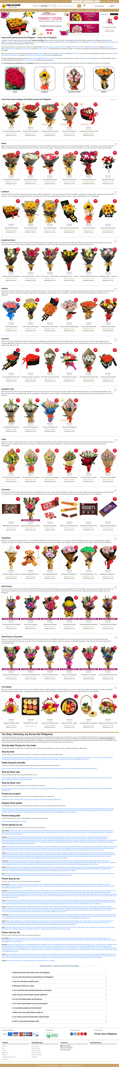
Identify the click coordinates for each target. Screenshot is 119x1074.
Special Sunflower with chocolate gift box (69, 228)
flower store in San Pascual (15, 949)
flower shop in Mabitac (64, 908)
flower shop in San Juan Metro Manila (96, 886)
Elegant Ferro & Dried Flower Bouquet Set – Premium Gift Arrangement (30, 526)
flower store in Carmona (50, 954)
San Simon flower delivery (25, 864)
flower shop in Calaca (92, 891)
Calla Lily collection (29, 60)
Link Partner (5, 1059)
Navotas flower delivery (12, 832)
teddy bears (50, 53)
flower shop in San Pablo (79, 910)
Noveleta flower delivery (12, 850)
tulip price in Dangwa (39, 812)
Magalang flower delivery (41, 862)
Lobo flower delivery (81, 838)
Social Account (75, 1030)
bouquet (14, 768)
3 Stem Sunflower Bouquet (49, 228)
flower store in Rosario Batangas (49, 948)
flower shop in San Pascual (16, 895)
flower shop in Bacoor (37, 900)
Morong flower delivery (101, 873)
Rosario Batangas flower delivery (61, 840)
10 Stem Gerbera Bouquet (11, 326)
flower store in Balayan (40, 944)
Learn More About (37, 1042)
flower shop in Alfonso (11, 900)
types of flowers (22, 821)
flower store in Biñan (35, 960)
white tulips (100, 788)
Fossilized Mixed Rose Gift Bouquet (88, 624)
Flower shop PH (14, 759)
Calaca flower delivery (93, 837)
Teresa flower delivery (66, 875)
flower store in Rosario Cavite (26, 957)
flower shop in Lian (51, 892)
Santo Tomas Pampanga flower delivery (71, 864)
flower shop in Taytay (50, 929)
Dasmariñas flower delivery (78, 846)
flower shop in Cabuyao (47, 906)
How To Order (35, 1046)
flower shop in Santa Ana (31, 918)
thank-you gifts (108, 47)
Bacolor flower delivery (53, 861)
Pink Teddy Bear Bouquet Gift (50, 574)
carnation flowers (21, 778)
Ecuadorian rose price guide (14, 812)
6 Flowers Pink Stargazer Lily (69, 131)
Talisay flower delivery (90, 842)
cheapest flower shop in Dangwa (10, 809)
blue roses (17, 788)
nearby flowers (55, 759)
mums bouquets (92, 42)
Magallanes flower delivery (72, 848)
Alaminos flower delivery (12, 853)
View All (113, 99)
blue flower (11, 788)
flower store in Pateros (65, 940)
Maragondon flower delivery (86, 848)
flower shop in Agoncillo (13, 891)
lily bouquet (63, 768)
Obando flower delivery (42, 869)
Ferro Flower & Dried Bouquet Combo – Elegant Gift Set (31, 675)
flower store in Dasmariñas (78, 954)
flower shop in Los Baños (25, 908)
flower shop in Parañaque (28, 886)
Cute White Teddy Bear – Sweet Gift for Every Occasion (11, 574)
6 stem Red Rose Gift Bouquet (69, 179)
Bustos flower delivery (25, 867)
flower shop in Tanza (64, 903)
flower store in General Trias (22, 956)
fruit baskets (74, 53)
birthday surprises (49, 47)
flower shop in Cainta (62, 927)
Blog (3, 1048)
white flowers (86, 788)
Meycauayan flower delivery (13, 869)
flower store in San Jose (64, 948)
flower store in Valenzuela (15, 941)
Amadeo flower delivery (24, 846)
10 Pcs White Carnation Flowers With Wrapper (50, 377)
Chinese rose (35, 778)
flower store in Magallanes (73, 956)
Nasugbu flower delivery (30, 840)
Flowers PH (63, 759)
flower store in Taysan (103, 949)
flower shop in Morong (100, 927)
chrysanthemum (44, 778)
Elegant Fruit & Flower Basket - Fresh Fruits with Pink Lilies (108, 723)
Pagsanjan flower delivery (17, 856)
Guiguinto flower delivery (73, 867)
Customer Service (95, 1042)
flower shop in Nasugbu (17, 894)
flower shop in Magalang (33, 916)
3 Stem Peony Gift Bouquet (50, 624)
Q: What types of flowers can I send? (23, 986)
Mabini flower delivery (93, 838)
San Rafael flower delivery (46, 870)
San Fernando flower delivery (106, 862)
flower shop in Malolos (99, 921)
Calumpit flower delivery (38, 867)
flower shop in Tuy (13, 897)
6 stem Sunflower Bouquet (30, 228)
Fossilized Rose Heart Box (69, 624)
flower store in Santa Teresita (31, 949)
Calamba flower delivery (61, 853)
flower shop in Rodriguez (11, 929)
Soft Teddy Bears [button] (51, 10)
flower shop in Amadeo (24, 900)
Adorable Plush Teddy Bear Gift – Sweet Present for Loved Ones (69, 574)
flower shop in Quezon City (78, 886)
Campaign (34, 1057)
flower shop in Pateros (65, 886)
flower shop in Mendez (101, 902)
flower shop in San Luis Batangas (99, 894)
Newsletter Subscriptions (9, 1057)
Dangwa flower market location (18, 810)
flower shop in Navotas (14, 886)
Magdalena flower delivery (77, 854)
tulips (20, 779)
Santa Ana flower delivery (40, 864)
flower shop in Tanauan (89, 895)
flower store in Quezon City (79, 940)
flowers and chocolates (11, 55)
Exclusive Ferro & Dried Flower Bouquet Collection (69, 675)
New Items (97, 1)
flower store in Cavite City (64, 954)
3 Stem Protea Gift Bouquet (30, 624)
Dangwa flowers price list (71, 810)
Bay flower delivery (25, 853)
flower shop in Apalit (28, 914)
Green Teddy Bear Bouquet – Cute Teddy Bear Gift (88, 574)
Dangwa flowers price (46, 810)
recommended (77, 1)
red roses (72, 788)
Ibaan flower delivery (24, 838)
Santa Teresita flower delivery (44, 842)
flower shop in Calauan (74, 906)
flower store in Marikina (96, 938)
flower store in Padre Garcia (31, 948)
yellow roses (7, 790)
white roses (93, 788)
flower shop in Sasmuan (83, 918)
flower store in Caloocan (15, 938)
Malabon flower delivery (55, 830)
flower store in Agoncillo (13, 944)
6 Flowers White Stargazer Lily (30, 427)
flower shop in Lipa (62, 892)
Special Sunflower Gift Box (11, 228)
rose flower (103, 778)
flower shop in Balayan (40, 891)
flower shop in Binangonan (49, 927)
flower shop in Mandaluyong (69, 884)
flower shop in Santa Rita (45, 918)
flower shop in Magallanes (73, 902)
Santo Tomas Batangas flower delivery (62, 842)
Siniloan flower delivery (46, 858)
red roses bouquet (71, 768)
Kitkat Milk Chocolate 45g (50, 526)
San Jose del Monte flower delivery (15, 870)
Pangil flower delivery (41, 856)
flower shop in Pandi (54, 922)
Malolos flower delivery (100, 867)
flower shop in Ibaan (16, 892)
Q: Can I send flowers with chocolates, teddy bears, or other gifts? (32, 990)
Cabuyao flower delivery (48, 853)
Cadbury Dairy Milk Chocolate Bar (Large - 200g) (108, 526)
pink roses (39, 788)
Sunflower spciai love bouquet (108, 228)
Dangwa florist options (63, 809)
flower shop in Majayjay (91, 908)
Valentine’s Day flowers (77, 47)
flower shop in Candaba (65, 914)
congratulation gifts (9, 48)
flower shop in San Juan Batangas (80, 894)
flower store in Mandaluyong (70, 938)
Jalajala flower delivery (88, 873)
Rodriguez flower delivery (13, 875)
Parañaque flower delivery (26, 832)
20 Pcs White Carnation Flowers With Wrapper (89, 377)
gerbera (63, 778)
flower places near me (80, 757)
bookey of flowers (6, 768)
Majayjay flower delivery (91, 854)
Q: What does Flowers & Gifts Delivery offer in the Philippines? (31, 973)
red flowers (67, 788)
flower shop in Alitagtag (27, 891)
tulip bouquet (93, 768)
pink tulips (45, 788)
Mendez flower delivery (101, 848)
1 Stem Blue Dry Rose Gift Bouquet (108, 624)
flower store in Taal (66, 949)
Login (103, 1)
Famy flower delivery (99, 853)
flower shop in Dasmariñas (78, 900)
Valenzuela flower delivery (15, 834)
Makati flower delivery (42, 830)
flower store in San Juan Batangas (80, 948)
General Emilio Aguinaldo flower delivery (97, 846)
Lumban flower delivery (50, 854)
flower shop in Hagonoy (86, 921)
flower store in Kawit (60, 956)
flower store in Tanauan (90, 949)
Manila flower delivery (84, 830)
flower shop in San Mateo (26, 929)
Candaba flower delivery (66, 861)
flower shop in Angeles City (15, 914)
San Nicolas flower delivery (13, 842)
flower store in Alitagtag (27, 944)
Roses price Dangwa (27, 812)
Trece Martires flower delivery (95, 850)
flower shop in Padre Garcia (31, 894)
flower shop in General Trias (22, 902)
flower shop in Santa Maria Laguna (14, 911)
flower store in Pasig (53, 940)
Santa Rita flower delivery (54, 864)
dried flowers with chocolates (48, 58)
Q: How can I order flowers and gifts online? (25, 981)
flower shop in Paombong (67, 922)
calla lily (13, 778)
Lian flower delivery (59, 838)
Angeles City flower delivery (15, 861)
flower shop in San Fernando (97, 916)
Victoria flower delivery (61, 858)
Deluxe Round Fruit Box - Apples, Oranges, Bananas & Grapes (69, 723)
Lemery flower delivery (48, 838)
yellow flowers (108, 788)
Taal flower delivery (79, 842)
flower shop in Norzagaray (28, 922)
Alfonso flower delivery (11, 846)
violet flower (79, 788)
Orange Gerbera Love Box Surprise (49, 326)
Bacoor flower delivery (37, 846)
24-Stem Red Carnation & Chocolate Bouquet (11, 132)
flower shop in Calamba (61, 906)
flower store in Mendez (102, 956)
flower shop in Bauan (80, 891)
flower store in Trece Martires (94, 957)
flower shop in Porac (83, 916)
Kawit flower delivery (58, 848)
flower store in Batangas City (67, 944)
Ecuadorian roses (64, 42)
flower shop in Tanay (38, 929)
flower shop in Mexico (59, 916)
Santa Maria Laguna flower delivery (15, 858)
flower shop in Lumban (51, 908)
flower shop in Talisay (77, 895)
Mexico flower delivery (68, 862)
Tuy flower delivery (29, 843)
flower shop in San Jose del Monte (16, 924)
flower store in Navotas (14, 940)
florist (51, 757)
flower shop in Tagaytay (52, 903)
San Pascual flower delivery (28, 842)
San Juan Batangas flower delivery (93, 840)
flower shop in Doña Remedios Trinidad (55, 921)
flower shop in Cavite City (63, 900)
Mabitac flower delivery (63, 854)
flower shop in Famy (98, 906)
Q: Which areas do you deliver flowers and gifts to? (27, 1012)
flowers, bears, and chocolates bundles (34, 55)
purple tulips (60, 788)
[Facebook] (71, 1033)
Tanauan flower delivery (103, 842)
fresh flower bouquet (31, 768)
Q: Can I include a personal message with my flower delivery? (30, 1017)
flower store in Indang (48, 956)
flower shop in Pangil (40, 910)
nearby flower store (36, 759)
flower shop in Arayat (40, 914)
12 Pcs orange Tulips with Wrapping (50, 477)
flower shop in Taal (66, 895)
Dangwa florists (52, 809)
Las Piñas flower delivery (29, 830)
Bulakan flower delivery (12, 867)
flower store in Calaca (93, 944)
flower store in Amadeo (24, 954)
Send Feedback (66, 1046)
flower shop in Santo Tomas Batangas (50, 895)
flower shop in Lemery (40, 892)
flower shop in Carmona (49, 900)
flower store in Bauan (81, 944)
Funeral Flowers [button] (90, 10)
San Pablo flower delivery (80, 856)
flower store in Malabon (55, 938)
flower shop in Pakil (29, 910)
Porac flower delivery (92, 862)
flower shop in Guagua (94, 914)
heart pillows (61, 53)
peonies (88, 778)
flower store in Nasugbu (17, 948)
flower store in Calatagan (106, 944)
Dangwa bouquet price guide (40, 809)
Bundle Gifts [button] (70, 10)
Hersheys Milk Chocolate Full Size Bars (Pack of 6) (88, 526)
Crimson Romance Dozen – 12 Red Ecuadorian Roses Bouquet (30, 277)
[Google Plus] (85, 1033)
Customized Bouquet (99, 6)
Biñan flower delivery (36, 853)
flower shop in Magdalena (78, 908)
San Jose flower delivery (77, 840)
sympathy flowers (87, 58)
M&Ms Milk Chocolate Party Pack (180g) (11, 526)
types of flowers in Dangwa (68, 812)
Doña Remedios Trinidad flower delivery (55, 867)
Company (5, 1042)
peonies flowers (95, 778)
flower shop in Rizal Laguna (64, 910)
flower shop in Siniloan (45, 911)
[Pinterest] (81, 1033)
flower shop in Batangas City (66, 891)
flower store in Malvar (97, 946)
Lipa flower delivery (71, 838)
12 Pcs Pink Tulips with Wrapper (108, 477)
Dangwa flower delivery (90, 809)
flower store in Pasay (41, 940)
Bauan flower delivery (81, 837)
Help (116, 1)
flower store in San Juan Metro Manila (97, 940)
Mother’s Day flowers (7, 799)
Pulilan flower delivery (93, 869)
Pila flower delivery (52, 856)
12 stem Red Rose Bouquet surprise (11, 179)
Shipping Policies (35, 1050)
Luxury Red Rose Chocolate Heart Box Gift (88, 132)
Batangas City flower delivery (67, 837)
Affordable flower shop (8, 757)
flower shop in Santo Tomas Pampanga (63, 918)
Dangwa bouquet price (26, 809)
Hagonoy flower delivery (86, 867)
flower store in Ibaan (16, 946)
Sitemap (4, 1055)
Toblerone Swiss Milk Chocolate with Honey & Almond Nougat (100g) (69, 526)
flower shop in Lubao (106, 914)
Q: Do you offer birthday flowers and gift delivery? (27, 999)
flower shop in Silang (39, 903)
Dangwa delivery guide (103, 809)
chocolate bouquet (42, 768)
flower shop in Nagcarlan (105, 908)
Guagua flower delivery (95, 861)
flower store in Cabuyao (48, 960)
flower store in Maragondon (88, 956)
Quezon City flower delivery (77, 832)
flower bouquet (21, 768)
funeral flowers (44, 799)
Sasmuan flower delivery (91, 864)
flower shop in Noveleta (10, 903)
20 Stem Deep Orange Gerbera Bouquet (88, 327)
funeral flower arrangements (32, 799)
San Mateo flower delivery (27, 875)
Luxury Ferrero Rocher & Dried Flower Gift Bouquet (108, 675)
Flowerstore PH (70, 759)
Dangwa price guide (58, 810)
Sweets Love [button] (41, 10)
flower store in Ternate (77, 957)
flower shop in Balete (52, 891)
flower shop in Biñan (35, 906)
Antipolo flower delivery (23, 873)
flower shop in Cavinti (87, 906)
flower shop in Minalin (72, 916)
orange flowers (24, 788)
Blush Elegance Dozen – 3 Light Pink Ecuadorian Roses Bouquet (108, 277)
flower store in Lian (51, 946)
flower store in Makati (42, 938)
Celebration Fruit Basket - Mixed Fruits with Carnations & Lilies (11, 723)
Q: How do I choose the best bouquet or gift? (25, 1021)
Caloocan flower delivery (15, 830)
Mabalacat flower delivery (13, 862)
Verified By (49, 1030)
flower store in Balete (53, 944)
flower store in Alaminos (12, 960)
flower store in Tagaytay (52, 957)
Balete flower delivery (53, 837)
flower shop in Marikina (95, 884)
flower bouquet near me (67, 757)
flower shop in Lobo (73, 892)
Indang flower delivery (47, 848)
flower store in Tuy (13, 951)
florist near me (57, 757)
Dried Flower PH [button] (79, 10)
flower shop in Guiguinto (73, 921)
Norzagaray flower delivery (28, 869)
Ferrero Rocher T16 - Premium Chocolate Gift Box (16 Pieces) (88, 675)
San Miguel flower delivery (32, 870)
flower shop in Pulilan (93, 922)
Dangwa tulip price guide (52, 812)
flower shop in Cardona (75, 927)
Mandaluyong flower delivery (70, 830)
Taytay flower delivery (52, 875)
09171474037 (67, 1050)
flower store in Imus (36, 956)
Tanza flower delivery (66, 850)
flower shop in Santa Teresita (31, 895)
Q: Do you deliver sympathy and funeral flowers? (27, 1008)
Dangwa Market (82, 810)
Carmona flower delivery (50, 846)
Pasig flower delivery (51, 832)
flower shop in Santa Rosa (31, 911)
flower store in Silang (39, 957)
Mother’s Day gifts (93, 47)
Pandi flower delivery (54, 869)
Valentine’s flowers (18, 799)
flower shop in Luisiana (38, 908)
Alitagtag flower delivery (27, 837)
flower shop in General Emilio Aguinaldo (96, 900)
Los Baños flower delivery (24, 854)
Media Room (5, 1052)
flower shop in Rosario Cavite (26, 903)
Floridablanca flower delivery (80, 861)
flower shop (90, 757)
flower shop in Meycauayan (13, 922)
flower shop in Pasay (41, 886)
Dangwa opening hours (93, 810)
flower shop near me (99, 757)
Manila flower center (83, 759)
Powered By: (99, 1030)
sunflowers (21, 42)
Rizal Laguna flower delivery (65, 856)
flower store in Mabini (85, 946)
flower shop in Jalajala (88, 927)
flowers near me (46, 759)
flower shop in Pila (51, 910)
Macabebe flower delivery (27, 862)
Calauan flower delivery (74, 853)
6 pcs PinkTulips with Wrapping (69, 477)
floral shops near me (31, 757)
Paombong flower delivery (68, 869)
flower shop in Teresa (64, 929)
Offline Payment (35, 1048)
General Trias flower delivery (21, 848)
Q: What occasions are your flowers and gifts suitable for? (29, 995)
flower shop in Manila (83, 884)
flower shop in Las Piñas (29, 884)
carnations (38, 42)
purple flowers (52, 788)
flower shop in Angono (11, 927)
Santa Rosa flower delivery (33, 858)
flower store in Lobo (73, 946)
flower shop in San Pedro (93, 910)
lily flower (79, 778)
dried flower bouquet (53, 768)
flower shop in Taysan (102, 895)
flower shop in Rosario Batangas (48, 894)
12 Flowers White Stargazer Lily (11, 427)
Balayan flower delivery (40, 837)
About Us (4, 1046)
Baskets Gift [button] (61, 10)
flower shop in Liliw (12, 908)
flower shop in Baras (35, 927)
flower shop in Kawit (59, 902)
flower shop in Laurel (27, 892)
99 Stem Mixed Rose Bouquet (88, 179)
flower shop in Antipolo (23, 927)
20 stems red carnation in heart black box (30, 377)
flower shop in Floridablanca (80, 914)
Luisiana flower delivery (37, 854)
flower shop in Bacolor (52, 914)
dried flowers (33, 58)
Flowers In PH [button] (21, 10)
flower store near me (25, 759)
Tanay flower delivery (40, 875)
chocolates (40, 53)
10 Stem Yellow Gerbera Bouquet (30, 326)
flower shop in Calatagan (105, 891)
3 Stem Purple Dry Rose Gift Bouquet (11, 624)
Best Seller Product (88, 1)
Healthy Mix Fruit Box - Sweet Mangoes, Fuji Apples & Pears (30, 723)
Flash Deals (103, 14)
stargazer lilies (78, 42)
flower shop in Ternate (76, 903)
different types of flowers (8, 821)
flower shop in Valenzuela (15, 887)
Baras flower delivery (36, 873)
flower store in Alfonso (11, 954)
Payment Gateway (8, 1030)
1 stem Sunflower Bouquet (88, 228)
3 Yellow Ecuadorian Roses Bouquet (88, 276)
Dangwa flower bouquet (76, 809)
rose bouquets (9, 42)
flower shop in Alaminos (12, 906)
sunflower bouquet (81, 768)
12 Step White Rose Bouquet (31, 179)
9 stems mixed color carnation (69, 377)
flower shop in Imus (36, 902)
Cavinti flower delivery (87, 853)
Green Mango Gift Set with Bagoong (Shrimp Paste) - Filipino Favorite (88, 723)
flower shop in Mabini (84, 892)
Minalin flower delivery (80, 862)
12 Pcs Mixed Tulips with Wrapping (30, 477)
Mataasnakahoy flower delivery (14, 840)
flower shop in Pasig (52, 886)
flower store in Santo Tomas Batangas (50, 949)
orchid (84, 778)
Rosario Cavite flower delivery (27, 850)
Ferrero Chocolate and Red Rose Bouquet (30, 132)
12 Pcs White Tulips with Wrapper (88, 477)
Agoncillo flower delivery (13, 837)
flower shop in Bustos (25, 921)
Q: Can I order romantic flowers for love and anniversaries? (30, 1003)
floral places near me (20, 757)
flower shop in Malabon (54, 884)
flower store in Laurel (28, 946)
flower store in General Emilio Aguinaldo (97, 954)
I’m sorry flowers (42, 48)
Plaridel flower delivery (81, 869)
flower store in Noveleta (11, 957)
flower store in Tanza (65, 957)
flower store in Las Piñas (29, 938)
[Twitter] (75, 1033)
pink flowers (32, 788)
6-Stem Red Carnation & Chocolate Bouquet (49, 132)
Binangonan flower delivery (49, 873)
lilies (75, 778)
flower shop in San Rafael (47, 924)
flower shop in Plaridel (81, 922)
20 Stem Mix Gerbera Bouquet (108, 326)
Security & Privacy (36, 1052)
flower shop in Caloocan (15, 884)
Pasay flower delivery (39, 832)
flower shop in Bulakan (12, 921)
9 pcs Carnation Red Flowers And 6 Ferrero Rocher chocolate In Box (11, 377)
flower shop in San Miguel (33, 924)
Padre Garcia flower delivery (44, 840)
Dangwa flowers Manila (33, 810)
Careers (4, 1050)
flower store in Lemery (40, 946)
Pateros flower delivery (63, 832)
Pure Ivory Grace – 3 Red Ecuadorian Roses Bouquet (50, 277)
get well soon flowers (25, 48)
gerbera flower (70, 778)
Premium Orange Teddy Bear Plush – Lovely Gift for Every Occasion (30, 574)
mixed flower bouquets (109, 42)
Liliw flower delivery (11, 854)
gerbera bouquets (49, 42)
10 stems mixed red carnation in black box (108, 377)
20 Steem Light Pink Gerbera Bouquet (69, 326)
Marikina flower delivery (96, 830)
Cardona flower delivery (75, 873)
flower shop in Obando (42, 922)
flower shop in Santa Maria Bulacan (66, 924)
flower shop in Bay (25, 906)
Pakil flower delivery (29, 856)
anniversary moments (60, 47)
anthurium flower (6, 778)
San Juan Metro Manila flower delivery (95, 832)
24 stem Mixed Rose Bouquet (50, 179)
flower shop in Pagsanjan (16, 910)
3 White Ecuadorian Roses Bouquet (11, 276)
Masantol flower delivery (55, 862)
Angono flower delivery (11, 873)
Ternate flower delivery (79, 850)
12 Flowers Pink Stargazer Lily (50, 427)
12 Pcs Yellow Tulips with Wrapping (11, 477)
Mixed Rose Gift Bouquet (108, 179)
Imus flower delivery (34, 848)
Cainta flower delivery (63, 873)
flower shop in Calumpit (38, 921)
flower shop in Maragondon (87, 902)
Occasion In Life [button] (31, 10)
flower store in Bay (25, 960)
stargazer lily (8, 779)
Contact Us (64, 1042)
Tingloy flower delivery (16, 843)
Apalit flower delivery (28, 861)
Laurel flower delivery (36, 838)
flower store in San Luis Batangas (100, 948)
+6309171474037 (68, 1048)
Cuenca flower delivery (12, 838)
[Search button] (79, 5)
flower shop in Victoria (60, 911)
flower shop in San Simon (17, 918)
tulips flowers (28, 779)
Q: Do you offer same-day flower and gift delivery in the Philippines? (32, 977)
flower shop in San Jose (64, 894)
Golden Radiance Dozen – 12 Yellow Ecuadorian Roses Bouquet (69, 277)
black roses (5, 788)
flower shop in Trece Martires (93, 903)
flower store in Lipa (62, 946)
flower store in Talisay (77, 949)
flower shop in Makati (42, 884)
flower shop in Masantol (46, 916)
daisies (51, 778)
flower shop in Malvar (96, 892)
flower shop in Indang (48, 902)
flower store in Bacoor (37, 954)
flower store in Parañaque (28, 940)
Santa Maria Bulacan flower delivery (66, 870)
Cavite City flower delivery (64, 846)
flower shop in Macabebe (19, 916)
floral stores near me (43, 757)
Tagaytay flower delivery (54, 850)
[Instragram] (78, 1033)
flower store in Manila (84, 938)
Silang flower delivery (41, 850)
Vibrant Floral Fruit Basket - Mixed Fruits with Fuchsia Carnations (50, 723)
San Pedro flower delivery (94, 856)
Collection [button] (98, 10)
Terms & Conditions (36, 1055)
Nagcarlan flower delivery (105, 854)
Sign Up (110, 1)
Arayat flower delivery (41, 861)
